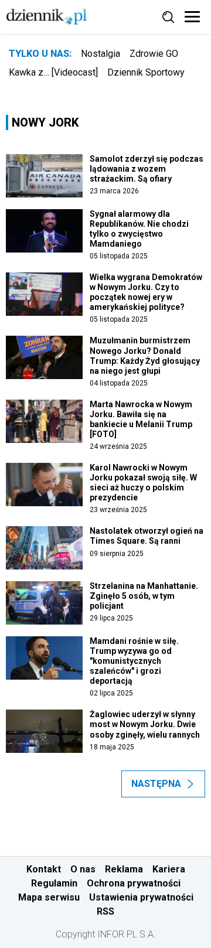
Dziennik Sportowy (146, 72)
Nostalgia (100, 53)
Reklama (124, 869)
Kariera (168, 869)
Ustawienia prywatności (141, 897)
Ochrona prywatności (134, 883)
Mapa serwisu (49, 897)
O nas (83, 869)
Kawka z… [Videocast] (53, 72)
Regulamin (54, 883)
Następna (156, 783)
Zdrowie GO (154, 53)
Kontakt (43, 869)
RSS (105, 911)
